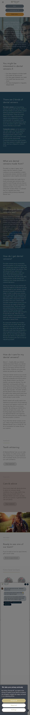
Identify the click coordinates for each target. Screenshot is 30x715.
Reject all (14, 705)
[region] (14, 700)
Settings (13, 710)
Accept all (14, 700)
